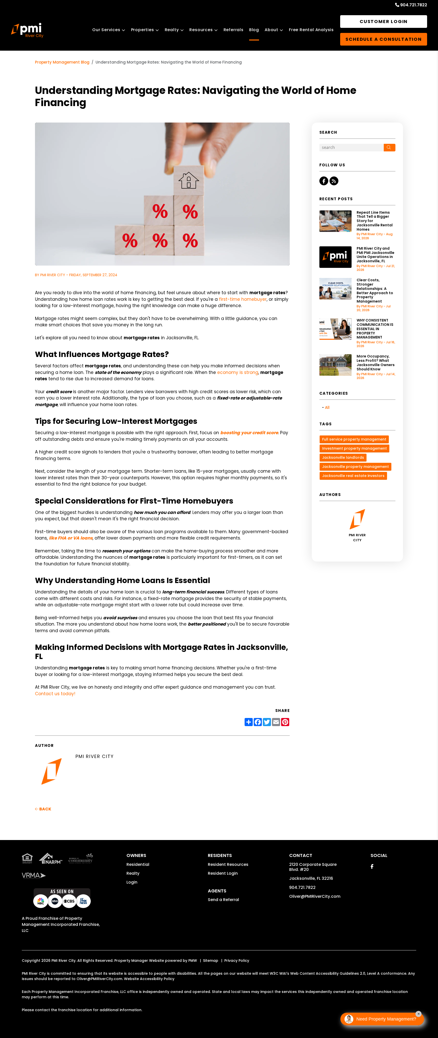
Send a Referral (223, 900)
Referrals (234, 30)
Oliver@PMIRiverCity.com (314, 896)
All (327, 407)
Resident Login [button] (223, 873)
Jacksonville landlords (343, 457)
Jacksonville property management (355, 466)
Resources (201, 30)
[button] (323, 180)
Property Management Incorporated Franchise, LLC (61, 924)
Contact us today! (55, 694)
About (271, 30)
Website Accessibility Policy (149, 978)
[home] (27, 30)
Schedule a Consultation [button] (383, 39)
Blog (254, 30)
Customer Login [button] (384, 21)
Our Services (106, 30)
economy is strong (237, 372)
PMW (192, 960)
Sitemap (210, 960)
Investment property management (354, 448)
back (45, 809)
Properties (142, 30)
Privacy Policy (236, 960)
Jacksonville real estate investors (353, 475)
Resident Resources (228, 864)
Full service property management (354, 439)
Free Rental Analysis (311, 30)
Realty (172, 30)
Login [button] (131, 882)
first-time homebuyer (243, 299)
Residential (137, 864)
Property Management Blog (62, 62)
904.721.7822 (413, 5)
